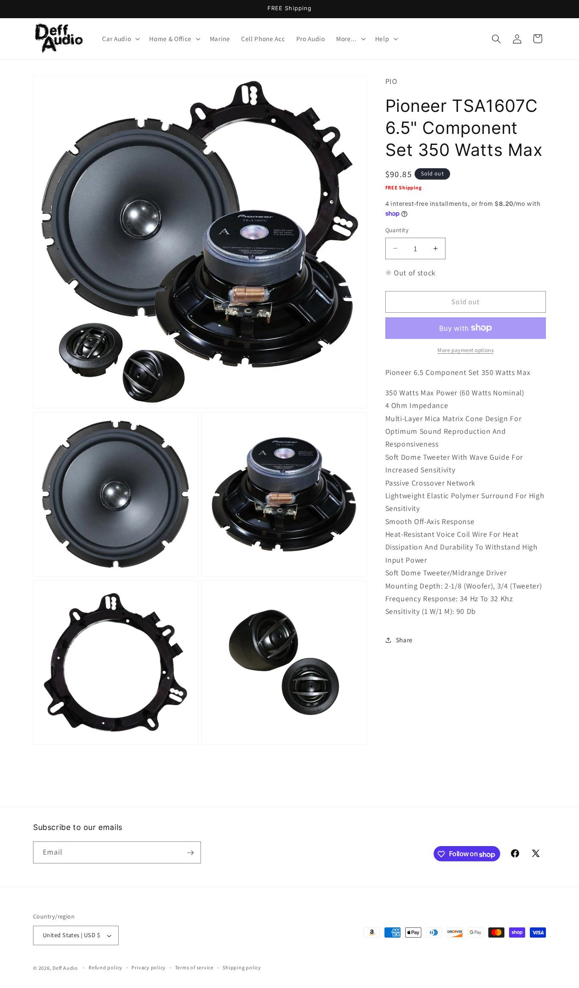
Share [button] (404, 640)
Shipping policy (242, 968)
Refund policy (105, 968)
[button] (120, 39)
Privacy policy (148, 968)
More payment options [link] (465, 350)
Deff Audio (65, 968)
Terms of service (194, 968)
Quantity (397, 230)
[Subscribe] (190, 853)
